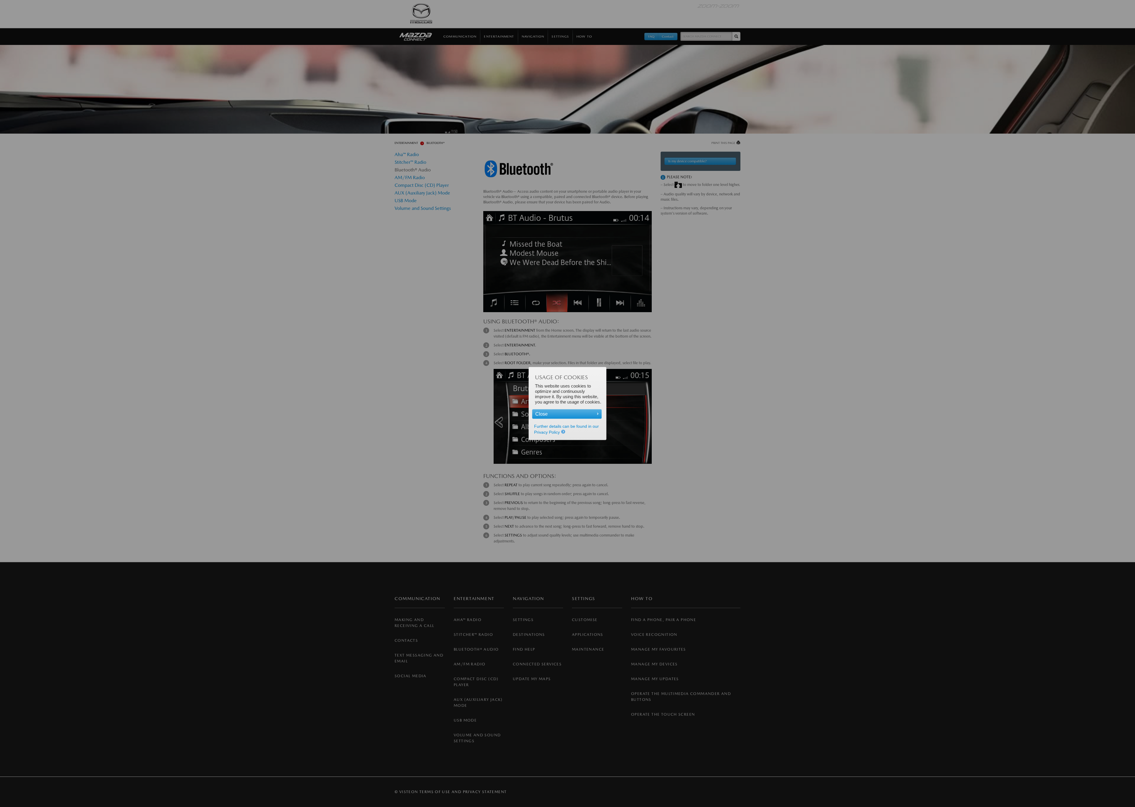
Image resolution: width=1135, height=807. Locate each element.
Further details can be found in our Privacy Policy (566, 429)
